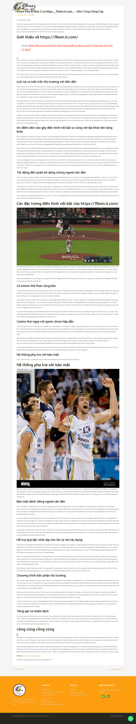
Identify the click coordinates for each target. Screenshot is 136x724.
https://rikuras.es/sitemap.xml (31, 656)
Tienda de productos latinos (78, 695)
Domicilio (73, 690)
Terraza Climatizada (76, 692)
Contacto (119, 7)
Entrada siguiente (117, 669)
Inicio (112, 7)
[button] (130, 718)
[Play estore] (108, 696)
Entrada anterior (19, 669)
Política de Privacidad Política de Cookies (37, 716)
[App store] (103, 696)
